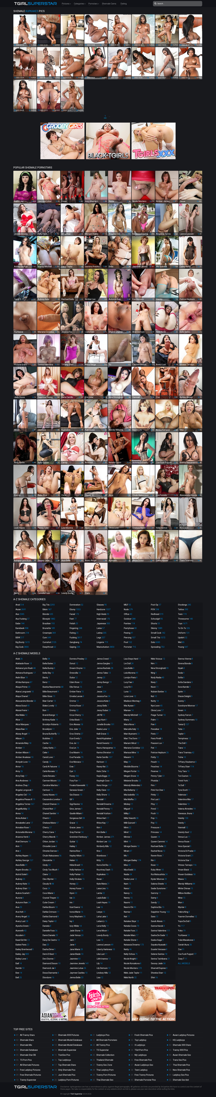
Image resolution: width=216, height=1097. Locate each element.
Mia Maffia (130, 799)
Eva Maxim (76, 752)
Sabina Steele (159, 884)
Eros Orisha (76, 734)
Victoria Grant (185, 855)
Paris (154, 734)
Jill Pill (101, 715)
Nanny (128, 898)
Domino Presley (78, 659)
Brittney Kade (50, 720)
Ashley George (24, 860)
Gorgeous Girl (77, 818)
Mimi (127, 827)
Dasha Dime (49, 949)
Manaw (129, 710)
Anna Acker (22, 818)
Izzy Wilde (76, 926)
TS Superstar (102, 1050)
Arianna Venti (23, 837)
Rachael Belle (158, 846)
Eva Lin (74, 748)
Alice (19, 720)
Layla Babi (103, 898)
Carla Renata (49, 776)
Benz (46, 682)
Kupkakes (102, 874)
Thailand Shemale (104, 1060)
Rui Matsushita (159, 874)
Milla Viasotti (131, 818)
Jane (73, 945)
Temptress (184, 738)
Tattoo (183, 609)
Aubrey (20, 879)
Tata (181, 729)
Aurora (20, 898)
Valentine (184, 804)
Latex (101, 628)
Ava (19, 907)
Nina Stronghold (160, 668)
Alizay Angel (23, 734)
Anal (20, 605)
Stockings (184, 605)
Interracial (103, 619)
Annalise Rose (23, 827)
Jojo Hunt (102, 720)
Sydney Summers (187, 720)
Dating (124, 3)
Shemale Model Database (70, 1040)
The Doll (182, 743)
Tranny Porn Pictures (106, 1075)
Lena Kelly (103, 926)
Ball (19, 963)
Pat (154, 748)
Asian (21, 609)
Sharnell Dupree (159, 968)
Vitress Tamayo (187, 865)
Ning (154, 673)
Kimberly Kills (104, 846)
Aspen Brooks (23, 870)
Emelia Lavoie (77, 696)
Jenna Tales (104, 673)
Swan (182, 710)
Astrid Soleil (22, 874)
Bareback (22, 628)
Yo (181, 926)
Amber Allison (23, 752)
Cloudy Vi (48, 884)
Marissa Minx (131, 752)
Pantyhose (130, 628)
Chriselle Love (50, 846)
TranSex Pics (64, 1055)
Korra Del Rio (104, 865)
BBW (20, 637)
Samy (154, 898)
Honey (74, 884)
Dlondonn (48, 977)
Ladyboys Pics (102, 1035)
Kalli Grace (103, 734)
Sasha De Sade (159, 935)
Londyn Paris (130, 677)
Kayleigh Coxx (104, 780)
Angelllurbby (23, 809)
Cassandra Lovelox (52, 799)
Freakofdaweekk (79, 785)
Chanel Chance (51, 804)
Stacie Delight (185, 696)
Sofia (181, 677)
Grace (74, 823)
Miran (128, 851)
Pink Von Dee (158, 790)
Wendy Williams (186, 884)
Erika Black (76, 720)
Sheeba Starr (158, 973)
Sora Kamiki (184, 687)
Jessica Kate (103, 701)
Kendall (101, 799)
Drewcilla (75, 673)
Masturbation (105, 647)
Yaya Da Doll (184, 921)
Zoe (181, 949)
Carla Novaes (50, 771)
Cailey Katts (49, 748)
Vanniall (183, 827)
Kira (99, 851)
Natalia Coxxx (131, 926)
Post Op (156, 605)
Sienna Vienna (185, 659)
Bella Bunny (49, 668)
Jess (100, 687)
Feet (73, 619)
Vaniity (183, 818)
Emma (74, 701)
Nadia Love (130, 879)
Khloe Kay (102, 823)
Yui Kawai (184, 935)
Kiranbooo (102, 855)
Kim (99, 827)
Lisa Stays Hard (132, 659)
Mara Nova (129, 724)
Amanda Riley (23, 743)
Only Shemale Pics (66, 1070)
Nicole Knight (130, 959)
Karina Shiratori (105, 752)
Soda (181, 673)
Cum (47, 637)
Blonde (48, 614)
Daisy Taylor (50, 921)
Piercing (129, 637)
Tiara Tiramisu (186, 752)
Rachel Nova (158, 851)
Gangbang (76, 642)
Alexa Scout (23, 705)
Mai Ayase (129, 705)
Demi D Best (50, 954)
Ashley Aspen (23, 855)
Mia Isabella (131, 795)
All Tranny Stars (27, 1035)
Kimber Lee (104, 841)
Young (183, 647)
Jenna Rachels (105, 668)
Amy (19, 771)
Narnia (128, 912)
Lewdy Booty (104, 935)
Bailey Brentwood (25, 949)
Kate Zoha (103, 771)
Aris (18, 851)
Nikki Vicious (158, 659)
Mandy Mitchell (133, 715)
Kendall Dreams (105, 804)
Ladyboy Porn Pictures (68, 1080)
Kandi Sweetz (104, 743)
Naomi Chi (130, 907)
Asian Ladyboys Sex (144, 1065)
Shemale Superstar (67, 1050)
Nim (154, 663)
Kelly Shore (103, 795)
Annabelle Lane (24, 823)
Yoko (181, 930)
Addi (19, 659)
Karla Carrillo (104, 757)
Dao (46, 945)
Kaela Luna (103, 729)
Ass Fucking (22, 619)
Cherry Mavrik (50, 837)
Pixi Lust (155, 799)
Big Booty (23, 642)
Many (128, 720)
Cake (46, 752)
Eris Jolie (75, 729)
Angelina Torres (25, 804)
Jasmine (75, 959)
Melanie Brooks (132, 780)
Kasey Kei (102, 766)
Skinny (156, 628)
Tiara (182, 748)
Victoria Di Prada (187, 851)
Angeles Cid (23, 795)
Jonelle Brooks (105, 724)
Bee (19, 973)
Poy (154, 823)
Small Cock (158, 633)
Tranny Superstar (28, 1080)
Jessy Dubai (104, 710)
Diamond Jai (49, 968)
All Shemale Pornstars (106, 1040)
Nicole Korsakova (132, 963)
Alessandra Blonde (26, 701)
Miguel (128, 809)
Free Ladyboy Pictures (30, 1070)
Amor (20, 766)
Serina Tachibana (160, 959)
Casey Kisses (50, 795)
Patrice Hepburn (160, 752)
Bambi (20, 968)
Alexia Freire (22, 710)
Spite (182, 691)
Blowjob (49, 619)
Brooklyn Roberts (52, 724)
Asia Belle (21, 865)
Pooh (155, 813)
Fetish (74, 623)
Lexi (100, 940)
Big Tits (49, 605)
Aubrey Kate (23, 884)
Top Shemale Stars (67, 1065)
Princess (156, 832)
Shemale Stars (27, 1040)
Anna (19, 813)
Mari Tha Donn (132, 738)
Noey (154, 682)
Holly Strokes (77, 879)
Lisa (100, 977)
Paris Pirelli (157, 738)
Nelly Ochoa (131, 954)
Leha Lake (102, 916)
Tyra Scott (184, 790)
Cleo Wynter (50, 879)
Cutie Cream (49, 902)
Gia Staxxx (76, 795)
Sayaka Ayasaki (159, 945)
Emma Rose (77, 705)
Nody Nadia (157, 677)
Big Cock (22, 647)
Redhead (157, 614)
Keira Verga (104, 785)
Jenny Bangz (104, 682)
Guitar (74, 841)
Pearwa (156, 771)
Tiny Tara (183, 771)
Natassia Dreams (134, 945)
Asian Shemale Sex (182, 1055)
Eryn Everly (75, 738)
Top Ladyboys (64, 1060)
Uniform (184, 633)
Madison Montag (132, 701)
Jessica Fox (103, 696)
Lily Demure (103, 968)
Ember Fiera (77, 691)
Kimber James (105, 837)
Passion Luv (157, 743)
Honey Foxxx (77, 888)
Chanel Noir (49, 809)
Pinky (155, 795)
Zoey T (182, 959)
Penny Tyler (158, 776)
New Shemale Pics (181, 1070)
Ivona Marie (76, 912)
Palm (155, 720)
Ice (72, 898)
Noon (155, 687)
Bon (46, 710)
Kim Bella (102, 832)
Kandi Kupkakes (105, 738)
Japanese (103, 623)
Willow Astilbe (185, 893)
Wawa (182, 879)
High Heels (103, 614)
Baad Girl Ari (23, 940)
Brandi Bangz (50, 715)
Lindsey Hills (104, 973)
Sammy (156, 893)
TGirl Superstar (76, 1094)
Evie (72, 766)
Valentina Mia (185, 799)
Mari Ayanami (132, 734)
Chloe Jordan (50, 841)
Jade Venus (76, 935)
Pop (154, 818)
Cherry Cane (49, 832)
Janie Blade (76, 954)
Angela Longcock (24, 790)
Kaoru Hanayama (106, 748)
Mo (126, 855)
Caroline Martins (51, 785)
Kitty (100, 860)
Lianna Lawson (105, 945)
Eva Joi (74, 743)
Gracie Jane (76, 827)
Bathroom (22, 633)
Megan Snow (131, 776)
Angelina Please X (25, 799)
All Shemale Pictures (29, 1065)
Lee (100, 907)
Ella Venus (76, 687)
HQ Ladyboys (179, 1040)
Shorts (155, 623)
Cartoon (48, 790)
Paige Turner (158, 715)
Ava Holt (21, 912)
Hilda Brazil (76, 865)
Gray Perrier (76, 832)
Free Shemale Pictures (30, 1075)
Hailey (73, 846)
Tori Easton (184, 776)
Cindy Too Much (51, 870)
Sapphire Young (160, 912)
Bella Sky (48, 673)
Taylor (181, 734)
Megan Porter (131, 771)
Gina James (76, 809)
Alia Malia (21, 715)
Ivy (72, 921)
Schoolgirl (157, 619)
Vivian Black (185, 870)
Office (128, 614)
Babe (20, 623)
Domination (76, 605)
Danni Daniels (50, 935)
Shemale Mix (26, 1045)
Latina (101, 633)
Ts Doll (182, 785)
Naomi (128, 902)
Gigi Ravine (76, 804)
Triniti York (183, 780)
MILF (127, 605)
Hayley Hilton (77, 855)
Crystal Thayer (51, 898)
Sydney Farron (185, 715)
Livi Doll (128, 663)
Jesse (101, 691)
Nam (127, 884)
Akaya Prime (23, 687)
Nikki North (130, 977)
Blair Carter (49, 701)
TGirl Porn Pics (141, 1050)
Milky (127, 813)
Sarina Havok (158, 926)
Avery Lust (22, 921)
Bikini (47, 609)
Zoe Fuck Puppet (187, 954)
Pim (153, 785)
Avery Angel (23, 916)
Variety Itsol (185, 832)
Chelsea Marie (51, 823)
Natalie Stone (131, 940)
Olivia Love (157, 710)
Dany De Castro (51, 940)
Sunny (181, 701)
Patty (155, 757)
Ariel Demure (23, 841)
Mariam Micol (131, 743)
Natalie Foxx (131, 930)
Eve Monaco (77, 762)
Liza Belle (129, 668)
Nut (154, 696)
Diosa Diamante (51, 973)
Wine (181, 898)
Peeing (128, 633)
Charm (47, 818)
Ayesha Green (23, 926)
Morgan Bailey (132, 860)
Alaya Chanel (22, 696)
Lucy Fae (129, 682)
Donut (74, 663)
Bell (19, 977)
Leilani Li (102, 921)
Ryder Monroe (159, 879)
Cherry (47, 827)
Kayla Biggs (103, 776)
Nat (127, 916)
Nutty (155, 701)
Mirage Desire (131, 846)
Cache (47, 743)
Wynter (182, 907)
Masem (129, 757)
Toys (182, 623)
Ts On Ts (184, 628)
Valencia (182, 795)
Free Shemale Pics (143, 1060)
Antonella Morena (25, 832)
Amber (20, 748)
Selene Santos (159, 954)
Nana (127, 888)
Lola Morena (131, 673)
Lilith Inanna (103, 959)
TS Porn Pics (26, 1060)
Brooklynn (49, 729)
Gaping (75, 647)
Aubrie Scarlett (23, 893)
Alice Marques (23, 724)
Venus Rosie (184, 841)
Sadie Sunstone (159, 888)
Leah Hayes (103, 902)
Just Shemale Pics (66, 1075)
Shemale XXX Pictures (68, 1035)
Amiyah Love (23, 762)
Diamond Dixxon (51, 963)
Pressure (156, 827)
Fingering (76, 628)
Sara (154, 916)
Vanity (181, 823)
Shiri (154, 977)
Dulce (74, 677)
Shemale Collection (105, 1055)
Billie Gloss (49, 696)
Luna (127, 691)
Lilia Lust (102, 954)
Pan (153, 724)
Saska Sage (157, 940)
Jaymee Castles (78, 973)
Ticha (182, 757)
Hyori (73, 893)
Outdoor (129, 619)
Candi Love (48, 757)
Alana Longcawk (25, 691)
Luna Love (130, 696)
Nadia (128, 874)
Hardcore (103, 609)
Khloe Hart (103, 818)
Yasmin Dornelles (187, 916)
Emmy (74, 710)
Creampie (49, 633)
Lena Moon (103, 930)
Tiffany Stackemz (187, 762)
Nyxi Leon (157, 705)
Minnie (128, 837)
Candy (47, 762)
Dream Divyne (77, 668)
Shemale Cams (109, 3)
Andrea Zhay (22, 785)
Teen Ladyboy (141, 1070)
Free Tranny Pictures (144, 1075)
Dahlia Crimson (51, 912)
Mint (127, 841)
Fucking (76, 637)
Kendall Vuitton (104, 813)
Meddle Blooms (132, 766)
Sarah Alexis (158, 921)
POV (155, 609)
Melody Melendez (133, 785)
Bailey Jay (22, 954)
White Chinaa (185, 888)
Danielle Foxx (50, 930)
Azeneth (21, 930)
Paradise (156, 729)
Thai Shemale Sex (104, 1080)
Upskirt (182, 637)
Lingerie (102, 642)
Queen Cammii (159, 841)
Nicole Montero (133, 968)
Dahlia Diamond (51, 916)
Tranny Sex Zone (104, 1065)
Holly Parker (76, 874)
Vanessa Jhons (186, 813)
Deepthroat (49, 647)
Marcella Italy (131, 729)
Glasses (102, 605)
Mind (127, 832)
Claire (47, 874)
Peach (155, 762)
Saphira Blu (157, 907)
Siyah (181, 668)
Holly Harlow (77, 870)
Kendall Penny (105, 809)
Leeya (101, 912)
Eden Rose (76, 682)
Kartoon (102, 762)
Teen (182, 614)
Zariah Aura (185, 945)
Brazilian (49, 623)
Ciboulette (49, 860)
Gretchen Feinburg (79, 837)
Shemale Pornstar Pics (145, 1080)
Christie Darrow (50, 851)
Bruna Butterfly (51, 734)
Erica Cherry (77, 715)
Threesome (185, 619)
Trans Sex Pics (179, 1060)
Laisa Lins (102, 888)
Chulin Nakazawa (52, 855)
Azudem (20, 935)
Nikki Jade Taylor (133, 973)
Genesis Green (77, 790)
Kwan (100, 879)
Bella (46, 659)
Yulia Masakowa (186, 940)
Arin (19, 846)
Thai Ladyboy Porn (105, 1070)
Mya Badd (130, 870)
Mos (127, 865)
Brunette (49, 628)
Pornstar (130, 647)
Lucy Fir (128, 687)
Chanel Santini (51, 813)
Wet (181, 642)
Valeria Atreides (187, 809)
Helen (74, 860)
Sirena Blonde (185, 663)
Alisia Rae (21, 729)
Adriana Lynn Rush (26, 668)
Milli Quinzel (130, 823)
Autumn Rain (23, 902)
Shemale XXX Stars (182, 1045)
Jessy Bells (103, 705)
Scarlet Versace (159, 949)
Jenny (101, 677)
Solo (155, 642)
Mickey (128, 804)
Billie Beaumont (51, 691)
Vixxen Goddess (186, 874)
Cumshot (49, 642)
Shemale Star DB (28, 1055)
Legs (101, 637)
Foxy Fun (75, 780)
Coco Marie (49, 893)
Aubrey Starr (23, 888)
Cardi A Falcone (51, 766)
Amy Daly (21, 776)
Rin (153, 860)
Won (181, 902)
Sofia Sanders (185, 682)
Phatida (155, 780)
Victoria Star (184, 860)
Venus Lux (184, 837)
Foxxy (74, 776)
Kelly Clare (103, 790)
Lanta (101, 893)
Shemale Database (29, 1050)
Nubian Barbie (159, 691)
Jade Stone (76, 930)
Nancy (128, 893)
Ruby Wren (157, 870)
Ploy (154, 804)
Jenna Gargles (105, 663)
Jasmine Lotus (78, 968)
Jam (73, 940)
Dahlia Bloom (50, 907)
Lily (99, 963)
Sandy (155, 902)
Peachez (156, 766)
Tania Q (183, 724)
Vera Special (184, 846)
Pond (155, 809)
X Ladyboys (140, 1045)
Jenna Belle (76, 977)
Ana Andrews (23, 780)
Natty (128, 949)
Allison (20, 738)
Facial (74, 614)
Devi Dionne (49, 959)
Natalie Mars (131, 935)
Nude (128, 609)
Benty (46, 677)
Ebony (75, 609)
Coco (46, 888)
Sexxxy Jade (158, 963)
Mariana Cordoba (134, 748)
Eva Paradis (76, 757)
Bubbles (48, 738)
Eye (73, 771)
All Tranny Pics (103, 1045)
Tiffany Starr (186, 766)
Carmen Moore (52, 780)
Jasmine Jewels (79, 963)
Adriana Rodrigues (26, 673)
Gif (72, 799)
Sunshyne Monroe (188, 705)
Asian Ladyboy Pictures (183, 1035)
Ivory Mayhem (78, 916)
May (127, 762)
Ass (20, 614)
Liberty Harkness (106, 949)
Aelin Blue (22, 677)
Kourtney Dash (105, 870)
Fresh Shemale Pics (144, 1035)
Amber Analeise (24, 757)
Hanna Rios (76, 851)
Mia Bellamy (131, 790)
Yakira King (184, 912)
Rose (154, 865)
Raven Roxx (157, 855)
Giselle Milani (76, 813)
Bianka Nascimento (53, 687)
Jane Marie (76, 949)
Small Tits (158, 637)
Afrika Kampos (24, 682)
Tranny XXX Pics (180, 1050)
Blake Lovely (50, 705)
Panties (129, 623)
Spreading (157, 647)
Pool (128, 642)
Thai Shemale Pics (181, 1065)
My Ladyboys (141, 1055)
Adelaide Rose (24, 663)
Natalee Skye (131, 921)
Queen (155, 837)
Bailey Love (22, 959)
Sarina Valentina (160, 930)
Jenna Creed (104, 659)
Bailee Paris (22, 945)
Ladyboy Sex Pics (181, 1075)
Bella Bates (49, 663)
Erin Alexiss (76, 724)
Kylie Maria (103, 884)
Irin (72, 902)
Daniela (47, 926)
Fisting (74, 633)
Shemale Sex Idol (181, 1080)
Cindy (47, 865)
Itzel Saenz (76, 907)
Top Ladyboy (140, 1040)
